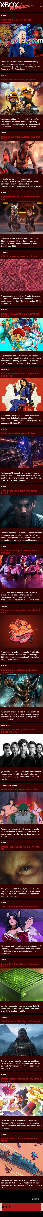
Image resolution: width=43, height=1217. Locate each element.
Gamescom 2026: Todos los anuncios (16, 20)
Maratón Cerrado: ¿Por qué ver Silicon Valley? (17, 730)
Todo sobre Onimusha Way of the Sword (19, 491)
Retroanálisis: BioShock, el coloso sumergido (19, 671)
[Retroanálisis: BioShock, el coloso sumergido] (21, 690)
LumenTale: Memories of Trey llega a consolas (21, 1079)
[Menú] (41, 6)
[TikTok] (6, 1207)
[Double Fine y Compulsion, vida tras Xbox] (21, 157)
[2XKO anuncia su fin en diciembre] (21, 925)
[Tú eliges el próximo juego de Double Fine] (21, 631)
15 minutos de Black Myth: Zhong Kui (21, 1021)
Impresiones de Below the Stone (18, 79)
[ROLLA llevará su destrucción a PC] (21, 275)
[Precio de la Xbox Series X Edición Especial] (21, 984)
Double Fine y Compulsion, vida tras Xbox (20, 138)
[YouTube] (9, 1207)
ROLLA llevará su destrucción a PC (20, 256)
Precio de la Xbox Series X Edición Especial (19, 965)
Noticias (4, 15)
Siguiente (35, 1199)
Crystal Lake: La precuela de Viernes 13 (21, 847)
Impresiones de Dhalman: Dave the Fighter (20, 315)
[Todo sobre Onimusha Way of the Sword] (21, 511)
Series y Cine (5, 369)
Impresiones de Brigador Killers (18, 433)
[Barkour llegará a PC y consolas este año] (21, 217)
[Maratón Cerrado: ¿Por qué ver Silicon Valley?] (21, 750)
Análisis (4, 75)
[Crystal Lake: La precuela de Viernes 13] (21, 867)
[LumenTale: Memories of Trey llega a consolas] (21, 1099)
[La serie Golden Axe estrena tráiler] (21, 808)
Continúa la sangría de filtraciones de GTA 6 (20, 551)
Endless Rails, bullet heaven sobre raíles (19, 1139)
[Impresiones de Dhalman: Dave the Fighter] (21, 334)
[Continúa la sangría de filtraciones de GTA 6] (21, 571)
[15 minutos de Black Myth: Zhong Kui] (21, 1040)
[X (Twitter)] (3, 1207)
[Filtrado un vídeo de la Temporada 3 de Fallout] (21, 394)
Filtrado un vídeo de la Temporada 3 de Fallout (20, 374)
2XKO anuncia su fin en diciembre (19, 906)
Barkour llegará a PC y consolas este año (21, 197)
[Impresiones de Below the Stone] (21, 98)
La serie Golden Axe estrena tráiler (19, 789)
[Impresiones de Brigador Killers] (21, 452)
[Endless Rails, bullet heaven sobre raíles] (21, 1159)
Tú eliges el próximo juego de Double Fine (21, 611)
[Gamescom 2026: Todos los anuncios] (21, 40)
